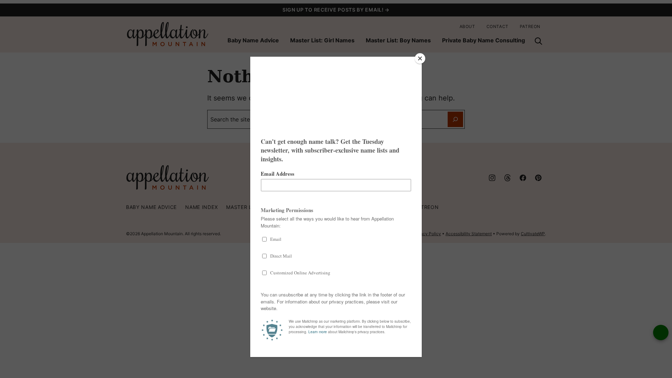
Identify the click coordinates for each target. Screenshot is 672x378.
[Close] (420, 58)
